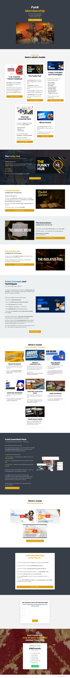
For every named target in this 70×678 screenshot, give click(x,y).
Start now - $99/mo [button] (45, 136)
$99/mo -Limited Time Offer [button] (55, 100)
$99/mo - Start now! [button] (14, 96)
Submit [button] (35, 620)
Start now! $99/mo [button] (24, 141)
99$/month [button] (35, 666)
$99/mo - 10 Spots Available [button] (35, 19)
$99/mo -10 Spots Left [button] (35, 100)
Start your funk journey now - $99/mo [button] (35, 540)
